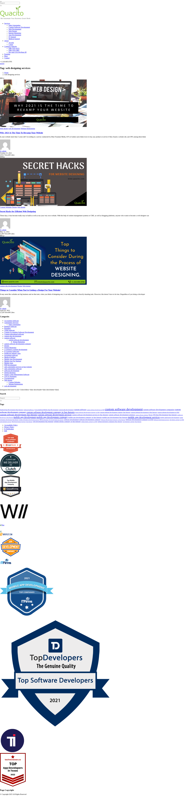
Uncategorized (9, 378)
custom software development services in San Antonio (90, 415)
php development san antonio (56, 419)
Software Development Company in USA (139, 419)
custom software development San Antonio (18, 414)
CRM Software (9, 330)
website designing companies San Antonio (110, 421)
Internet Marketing (15, 33)
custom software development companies (158, 410)
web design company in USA (176, 419)
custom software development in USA (168, 412)
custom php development (8, 286)
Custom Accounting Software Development (19, 332)
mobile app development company (52, 417)
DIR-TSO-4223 (14, 48)
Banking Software (10, 326)
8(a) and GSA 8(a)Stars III (17, 52)
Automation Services (11, 323)
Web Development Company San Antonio (22, 421)
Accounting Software (11, 321)
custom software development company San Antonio (115, 412)
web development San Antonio (43, 421)
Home (6, 73)
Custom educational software (14, 334)
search (2, 63)
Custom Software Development (19, 27)
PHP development (10, 365)
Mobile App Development (13, 359)
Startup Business (10, 373)
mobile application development (169, 417)
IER (5, 431)
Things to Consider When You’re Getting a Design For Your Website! (30, 290)
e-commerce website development (15, 349)
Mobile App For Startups (12, 361)
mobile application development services (29, 419)
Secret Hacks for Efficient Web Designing (18, 211)
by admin (3, 151)
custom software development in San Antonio (144, 412)
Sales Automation (14, 25)
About (6, 41)
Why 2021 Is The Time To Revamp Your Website (21, 133)
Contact (7, 58)
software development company (90, 419)
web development (14, 128)
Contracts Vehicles (10, 46)
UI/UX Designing (10, 376)
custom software (9, 338)
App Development (15, 35)
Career (11, 44)
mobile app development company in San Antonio (85, 417)
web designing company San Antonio (132, 421)
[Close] (1, 1)
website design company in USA (89, 421)
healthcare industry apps (12, 353)
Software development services (161, 419)
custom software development (19, 340)
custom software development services (55, 414)
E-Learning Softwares (11, 351)
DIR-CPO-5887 (14, 50)
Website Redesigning (28, 128)
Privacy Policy (9, 427)
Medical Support (14, 39)
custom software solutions (141, 415)
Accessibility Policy (11, 425)
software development (11, 371)
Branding (7, 328)
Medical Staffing (10, 357)
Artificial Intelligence (29, 409)
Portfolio (7, 54)
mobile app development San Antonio (115, 417)
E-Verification (9, 429)
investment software (11, 355)
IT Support (12, 37)
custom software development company (17, 344)
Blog (6, 56)
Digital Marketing (19, 342)
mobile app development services (144, 417)
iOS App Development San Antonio (165, 415)
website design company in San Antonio (67, 421)
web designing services (5, 421)
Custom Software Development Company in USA (87, 412)
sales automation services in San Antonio (18, 367)
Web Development (15, 29)
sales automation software (13, 369)
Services (7, 23)
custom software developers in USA (95, 409)
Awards (11, 43)
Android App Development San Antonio (11, 410)
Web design (4, 128)
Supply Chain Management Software (16, 374)
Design (14, 207)
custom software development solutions (122, 415)
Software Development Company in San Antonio (113, 419)
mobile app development (24, 417)
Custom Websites (6, 207)
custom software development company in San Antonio (51, 412)
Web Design (13, 31)
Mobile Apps (8, 363)
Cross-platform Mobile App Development (46, 410)
